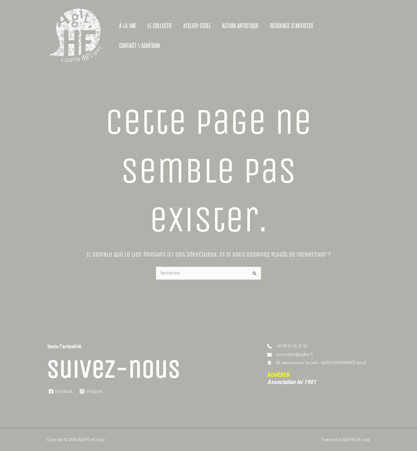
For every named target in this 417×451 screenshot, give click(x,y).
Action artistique (240, 25)
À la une (127, 25)
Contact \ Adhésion (139, 45)
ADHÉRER (278, 375)
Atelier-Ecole (197, 25)
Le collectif (160, 25)
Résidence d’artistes (291, 25)
